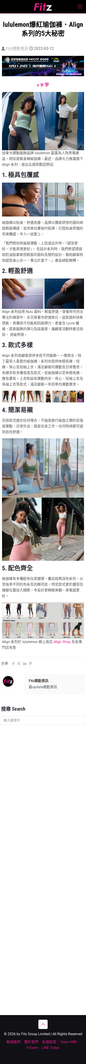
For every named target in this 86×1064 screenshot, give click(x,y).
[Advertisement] (43, 774)
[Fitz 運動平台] (43, 6)
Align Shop (62, 642)
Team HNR (68, 1042)
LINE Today (51, 1048)
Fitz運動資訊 (17, 48)
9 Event (32, 1048)
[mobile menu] (80, 6)
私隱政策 (49, 1042)
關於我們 (31, 1042)
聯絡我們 (13, 1042)
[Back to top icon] (43, 1024)
